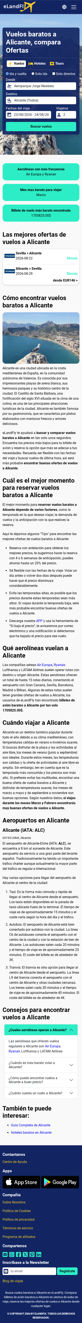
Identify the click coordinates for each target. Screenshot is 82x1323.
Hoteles (40, 63)
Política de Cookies (17, 1211)
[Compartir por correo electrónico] (5, 1257)
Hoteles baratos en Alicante (31, 1133)
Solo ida (40, 74)
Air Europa (44, 665)
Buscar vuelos (41, 126)
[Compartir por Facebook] (18, 1257)
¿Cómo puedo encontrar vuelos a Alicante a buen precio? (33, 1080)
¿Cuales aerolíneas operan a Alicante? (38, 1030)
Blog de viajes (13, 1281)
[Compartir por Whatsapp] (11, 1257)
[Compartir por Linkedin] (38, 1257)
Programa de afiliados (19, 1237)
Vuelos (19, 63)
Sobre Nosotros (14, 1202)
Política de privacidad (18, 1220)
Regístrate (67, 1271)
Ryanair (59, 665)
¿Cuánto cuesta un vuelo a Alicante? (35, 1093)
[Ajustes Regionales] (65, 7)
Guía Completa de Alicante (30, 1125)
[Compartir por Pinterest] (31, 1257)
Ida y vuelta (17, 74)
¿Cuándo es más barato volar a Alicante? (32, 1065)
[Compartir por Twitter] (25, 1257)
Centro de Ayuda (15, 1162)
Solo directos (65, 74)
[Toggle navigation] (73, 7)
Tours (59, 63)
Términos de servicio (18, 1228)
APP (39, 621)
